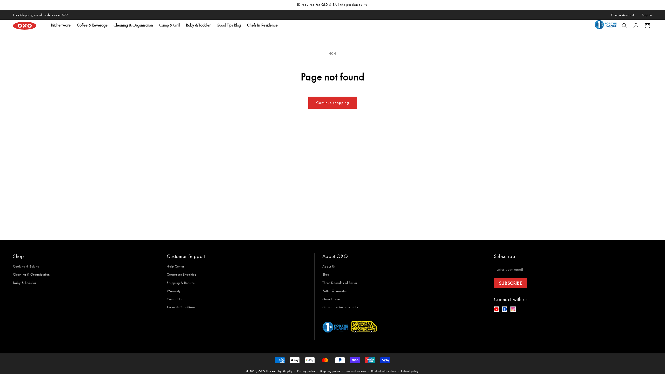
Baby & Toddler (24, 283)
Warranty (174, 291)
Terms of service (355, 371)
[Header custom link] (607, 25)
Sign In (647, 15)
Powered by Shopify (279, 371)
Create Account (622, 15)
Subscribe (510, 283)
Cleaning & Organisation (31, 274)
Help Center (175, 266)
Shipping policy (330, 371)
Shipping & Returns (181, 283)
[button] (624, 25)
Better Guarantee (335, 291)
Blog (325, 274)
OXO (262, 371)
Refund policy (410, 371)
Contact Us (175, 299)
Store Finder (331, 299)
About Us (329, 266)
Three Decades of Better (339, 283)
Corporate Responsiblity (340, 307)
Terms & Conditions (181, 307)
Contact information (383, 371)
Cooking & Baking (26, 266)
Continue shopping (332, 102)
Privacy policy (306, 371)
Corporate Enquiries (181, 274)
